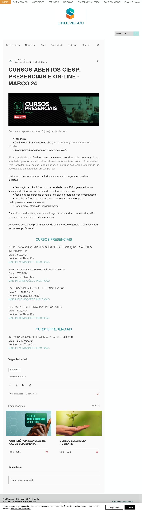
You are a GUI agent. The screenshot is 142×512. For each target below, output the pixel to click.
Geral (42, 45)
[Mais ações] (97, 60)
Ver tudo (95, 405)
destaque (72, 45)
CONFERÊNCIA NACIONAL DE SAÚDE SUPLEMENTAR (27, 442)
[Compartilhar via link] (30, 385)
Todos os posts (13, 45)
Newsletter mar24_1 (17, 376)
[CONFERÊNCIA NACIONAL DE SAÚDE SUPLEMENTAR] (28, 423)
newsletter (14, 369)
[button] (98, 45)
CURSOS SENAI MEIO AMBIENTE (73, 442)
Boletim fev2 (56, 45)
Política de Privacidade (21, 508)
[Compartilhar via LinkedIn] (23, 385)
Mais (84, 45)
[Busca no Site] (136, 33)
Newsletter (30, 45)
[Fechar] (138, 507)
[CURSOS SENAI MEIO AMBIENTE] (79, 423)
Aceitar (130, 507)
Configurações (114, 507)
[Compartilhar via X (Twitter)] (16, 385)
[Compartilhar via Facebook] (9, 385)
